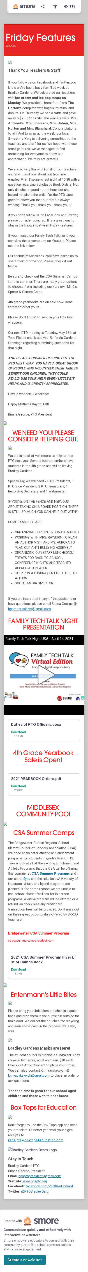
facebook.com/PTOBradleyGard (49, 1186)
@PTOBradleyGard (35, 1191)
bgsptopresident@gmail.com (29, 609)
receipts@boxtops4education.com (35, 1140)
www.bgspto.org (35, 1181)
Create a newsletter (24, 1260)
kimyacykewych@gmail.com (29, 1075)
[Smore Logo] (24, 6)
